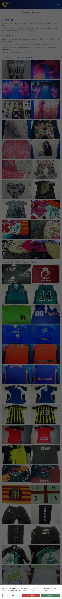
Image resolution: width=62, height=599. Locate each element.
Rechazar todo (31, 595)
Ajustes (12, 595)
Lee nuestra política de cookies (38, 590)
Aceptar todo (50, 595)
